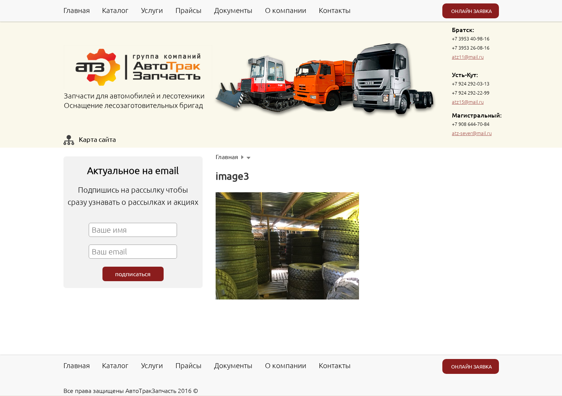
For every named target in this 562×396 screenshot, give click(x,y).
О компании (285, 10)
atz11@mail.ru (468, 56)
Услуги (152, 10)
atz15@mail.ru (468, 101)
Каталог (115, 10)
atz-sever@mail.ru (472, 133)
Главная (76, 10)
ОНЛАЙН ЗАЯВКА (471, 11)
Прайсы (188, 10)
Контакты (335, 10)
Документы (233, 10)
